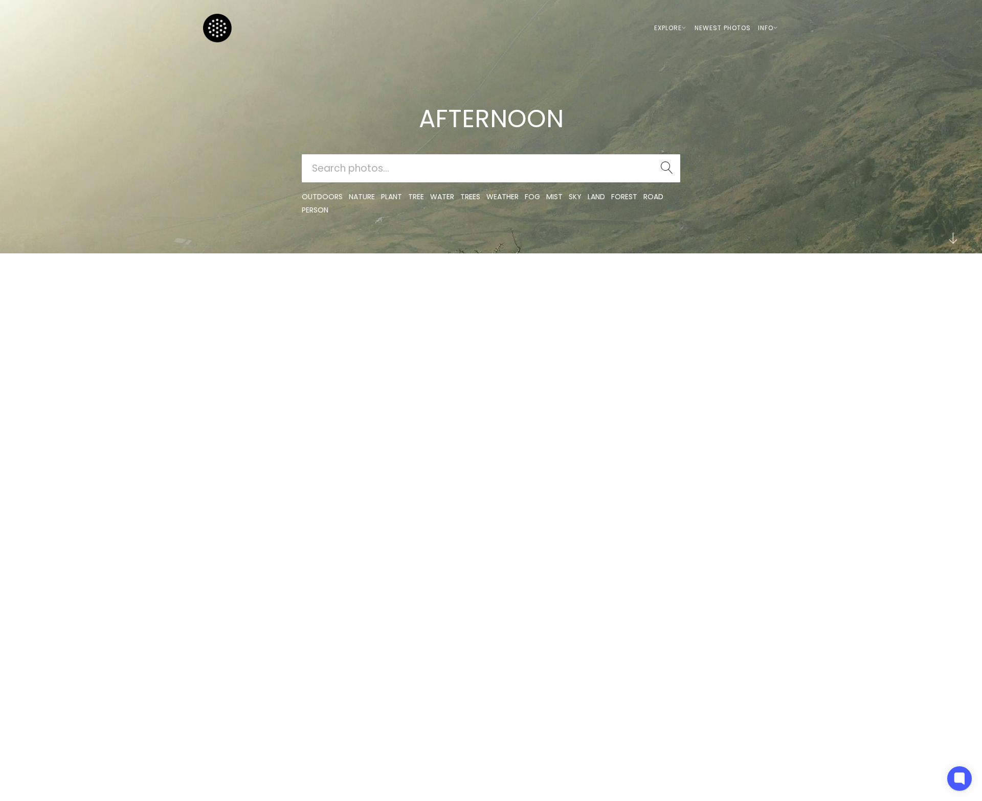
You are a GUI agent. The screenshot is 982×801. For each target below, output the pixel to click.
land (596, 197)
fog (532, 197)
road (653, 197)
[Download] (240, 308)
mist (554, 197)
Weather (502, 197)
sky (575, 197)
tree (416, 197)
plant (391, 197)
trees (470, 197)
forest (624, 197)
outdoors (322, 197)
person (315, 210)
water (442, 197)
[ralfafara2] (461, 283)
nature (362, 197)
